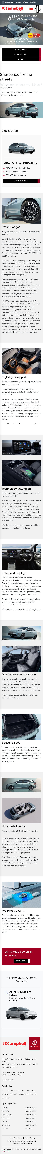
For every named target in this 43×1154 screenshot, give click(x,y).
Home (4, 1091)
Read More (6, 1151)
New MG (11, 1091)
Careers (18, 2)
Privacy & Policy (30, 1138)
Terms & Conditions (16, 1138)
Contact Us (6, 1098)
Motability (30, 1091)
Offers (23, 1091)
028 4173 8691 (30, 2)
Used (17, 1091)
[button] (21, 181)
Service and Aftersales (10, 1094)
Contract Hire (24, 1094)
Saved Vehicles (9, 2)
